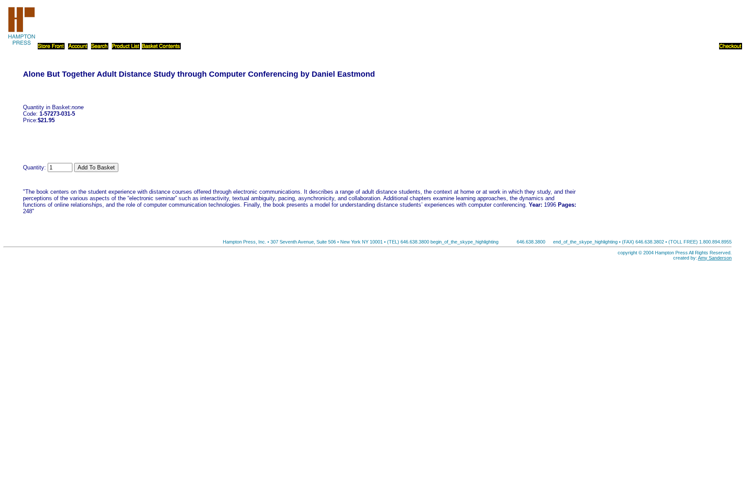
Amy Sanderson (715, 257)
